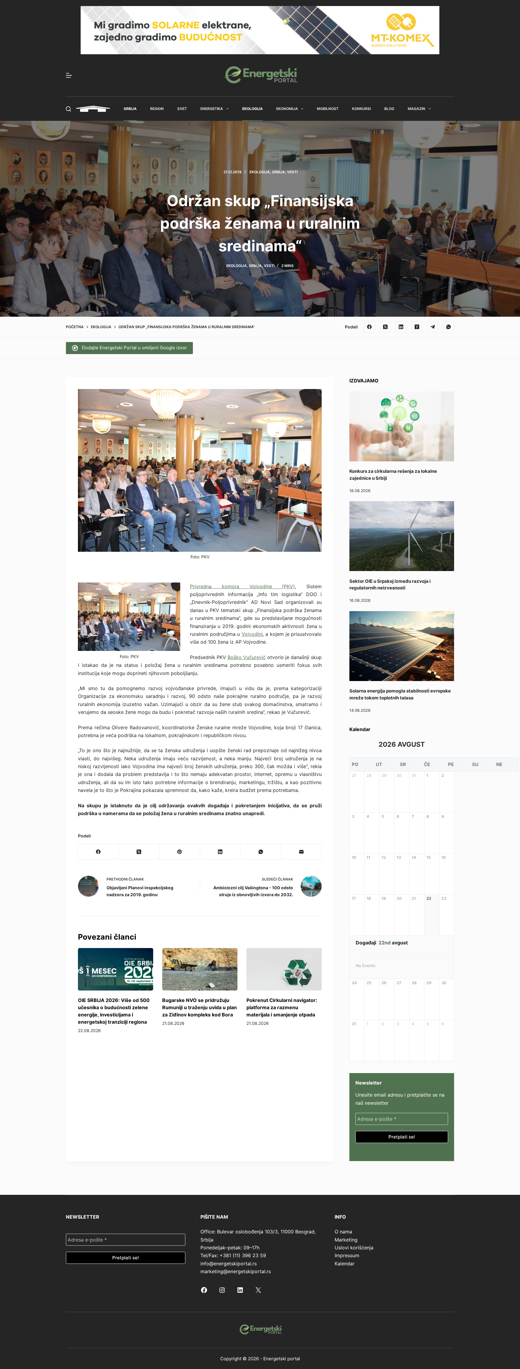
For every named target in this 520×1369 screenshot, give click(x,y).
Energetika (211, 108)
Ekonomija (287, 108)
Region (157, 108)
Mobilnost (328, 108)
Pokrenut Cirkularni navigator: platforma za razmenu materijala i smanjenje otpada (281, 1007)
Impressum (347, 1255)
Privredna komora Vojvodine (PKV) (242, 586)
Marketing (346, 1240)
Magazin (416, 108)
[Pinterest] (179, 852)
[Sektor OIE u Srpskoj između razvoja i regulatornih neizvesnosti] (401, 536)
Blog (389, 108)
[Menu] (69, 75)
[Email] (301, 852)
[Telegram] (432, 327)
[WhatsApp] (448, 327)
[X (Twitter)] (385, 327)
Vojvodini (252, 634)
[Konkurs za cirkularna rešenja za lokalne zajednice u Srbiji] (401, 426)
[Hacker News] (417, 327)
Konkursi (361, 108)
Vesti (292, 172)
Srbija (130, 108)
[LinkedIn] (401, 327)
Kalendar (344, 1264)
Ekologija (252, 108)
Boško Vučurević (247, 657)
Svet (182, 108)
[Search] (68, 108)
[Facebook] (369, 327)
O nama (343, 1232)
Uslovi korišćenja (354, 1248)
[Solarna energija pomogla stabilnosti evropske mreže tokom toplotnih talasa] (401, 646)
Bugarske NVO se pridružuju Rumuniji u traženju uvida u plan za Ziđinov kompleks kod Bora (199, 1007)
